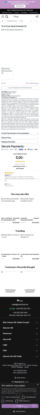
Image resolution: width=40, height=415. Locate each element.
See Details (16, 222)
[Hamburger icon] (3, 16)
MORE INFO (20, 6)
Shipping (16, 12)
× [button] (37, 384)
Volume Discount (34, 12)
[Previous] (31, 21)
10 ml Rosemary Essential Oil (10, 291)
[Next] (36, 21)
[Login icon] (37, 16)
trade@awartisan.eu (20, 304)
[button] (20, 411)
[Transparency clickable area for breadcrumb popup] (13, 21)
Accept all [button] (20, 406)
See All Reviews (20, 168)
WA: (21, 309)
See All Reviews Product (19, 166)
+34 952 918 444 (20, 313)
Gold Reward (24, 12)
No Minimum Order (7, 12)
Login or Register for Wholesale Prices (20, 88)
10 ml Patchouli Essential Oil (30, 291)
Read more (18, 393)
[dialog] (20, 398)
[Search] (7, 16)
